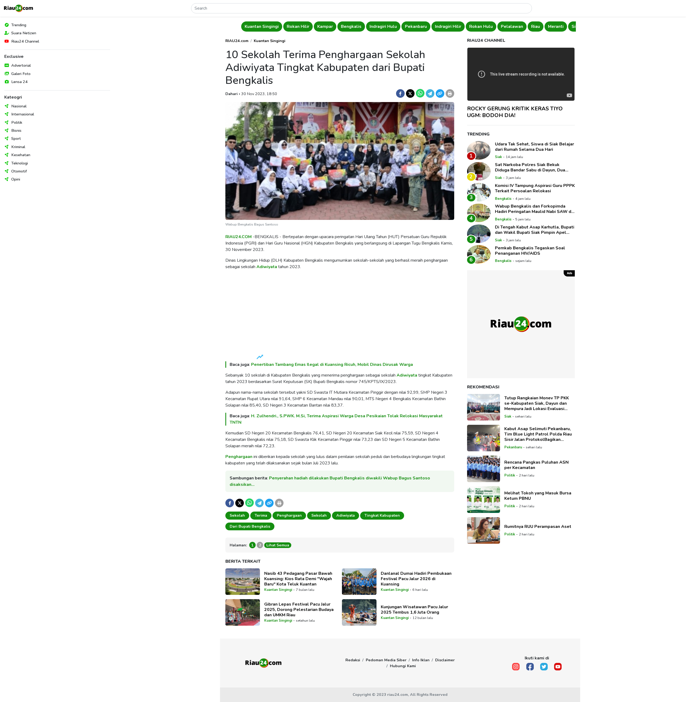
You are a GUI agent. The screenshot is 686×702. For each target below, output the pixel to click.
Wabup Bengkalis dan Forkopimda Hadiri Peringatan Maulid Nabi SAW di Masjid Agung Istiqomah (533, 209)
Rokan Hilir (298, 26)
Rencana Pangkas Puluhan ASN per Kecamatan (536, 465)
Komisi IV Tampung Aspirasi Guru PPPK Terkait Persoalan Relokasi (535, 188)
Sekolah (237, 515)
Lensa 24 (19, 81)
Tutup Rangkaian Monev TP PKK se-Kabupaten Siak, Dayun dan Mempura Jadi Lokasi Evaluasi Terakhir (536, 403)
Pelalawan (512, 26)
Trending (18, 25)
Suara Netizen (23, 33)
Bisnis (16, 130)
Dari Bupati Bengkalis (250, 526)
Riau (535, 26)
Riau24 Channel (25, 41)
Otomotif (19, 171)
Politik (16, 122)
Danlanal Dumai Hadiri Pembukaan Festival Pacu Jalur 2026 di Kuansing (416, 579)
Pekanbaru (416, 26)
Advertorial (21, 65)
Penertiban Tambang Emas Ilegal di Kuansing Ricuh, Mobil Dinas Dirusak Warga (332, 364)
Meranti (556, 26)
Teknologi (19, 163)
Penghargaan (238, 457)
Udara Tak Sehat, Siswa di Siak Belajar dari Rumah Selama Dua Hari (534, 146)
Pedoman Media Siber (386, 660)
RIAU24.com (236, 40)
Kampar (325, 26)
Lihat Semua (277, 545)
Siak (498, 157)
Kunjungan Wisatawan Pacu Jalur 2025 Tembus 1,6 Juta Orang (414, 609)
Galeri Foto (21, 73)
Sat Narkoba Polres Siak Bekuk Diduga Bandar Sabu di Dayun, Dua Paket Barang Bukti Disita (530, 167)
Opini (15, 179)
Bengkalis (351, 26)
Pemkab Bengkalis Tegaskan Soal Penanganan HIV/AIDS (530, 250)
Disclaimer (445, 660)
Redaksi (352, 660)
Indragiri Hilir (448, 26)
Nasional (19, 106)
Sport (16, 138)
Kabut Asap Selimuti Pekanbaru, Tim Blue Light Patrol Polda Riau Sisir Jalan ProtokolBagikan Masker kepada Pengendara (538, 434)
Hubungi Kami (403, 666)
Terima (261, 515)
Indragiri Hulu (383, 26)
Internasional (22, 114)
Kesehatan (20, 154)
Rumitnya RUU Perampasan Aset (537, 526)
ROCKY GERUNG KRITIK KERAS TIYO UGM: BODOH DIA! (515, 112)
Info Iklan (421, 660)
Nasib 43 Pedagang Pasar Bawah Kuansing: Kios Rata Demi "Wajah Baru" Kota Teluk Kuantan (298, 579)
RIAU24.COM (238, 237)
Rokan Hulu (481, 26)
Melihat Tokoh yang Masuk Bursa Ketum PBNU (537, 495)
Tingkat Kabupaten (382, 515)
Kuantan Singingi (262, 26)
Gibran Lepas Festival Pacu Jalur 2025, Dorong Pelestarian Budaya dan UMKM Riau (299, 610)
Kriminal (18, 146)
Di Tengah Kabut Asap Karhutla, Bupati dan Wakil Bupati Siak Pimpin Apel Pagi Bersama (534, 229)
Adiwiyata (266, 267)
